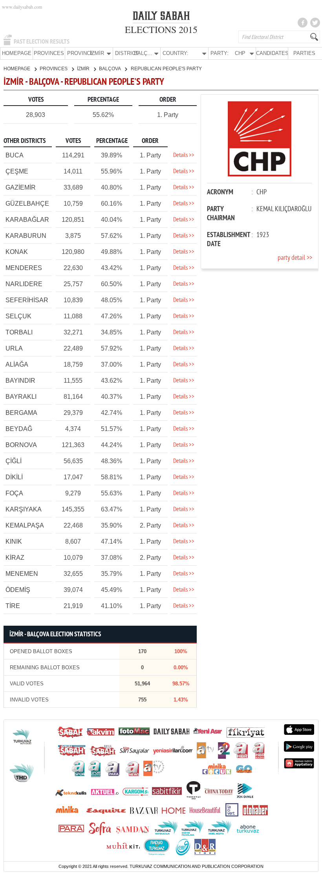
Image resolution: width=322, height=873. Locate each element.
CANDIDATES (272, 53)
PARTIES (304, 53)
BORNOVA (21, 445)
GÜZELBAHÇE (27, 203)
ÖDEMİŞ (17, 589)
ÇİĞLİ (13, 461)
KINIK (13, 541)
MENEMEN (21, 573)
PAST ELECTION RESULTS (42, 41)
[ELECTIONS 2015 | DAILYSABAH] (161, 17)
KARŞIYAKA (23, 509)
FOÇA (14, 493)
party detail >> (295, 258)
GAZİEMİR (20, 187)
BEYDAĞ (18, 429)
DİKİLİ (14, 477)
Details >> (183, 155)
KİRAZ (14, 557)
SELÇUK (18, 316)
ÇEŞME (16, 171)
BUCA (14, 155)
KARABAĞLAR (27, 219)
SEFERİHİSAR (26, 300)
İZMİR (84, 68)
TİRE (12, 606)
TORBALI (19, 332)
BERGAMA (21, 412)
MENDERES (23, 268)
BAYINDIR (20, 380)
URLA (14, 348)
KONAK (16, 251)
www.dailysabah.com (22, 7)
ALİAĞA (16, 364)
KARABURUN (25, 235)
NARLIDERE (23, 284)
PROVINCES (49, 53)
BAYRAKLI (21, 396)
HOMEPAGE (16, 53)
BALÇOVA (110, 68)
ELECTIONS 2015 (161, 29)
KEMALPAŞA (24, 525)
